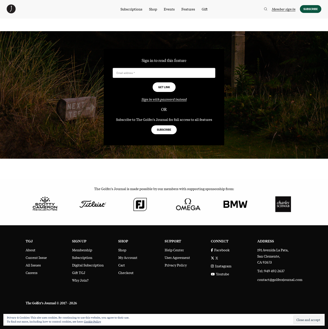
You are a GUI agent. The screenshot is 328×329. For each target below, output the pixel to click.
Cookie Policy (92, 321)
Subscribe (310, 9)
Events (169, 8)
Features (188, 8)
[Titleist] (92, 203)
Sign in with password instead (164, 99)
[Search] (266, 9)
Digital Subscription (88, 264)
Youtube (222, 273)
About (30, 249)
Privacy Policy (176, 264)
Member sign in (283, 8)
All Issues (33, 264)
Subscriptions (131, 8)
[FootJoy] (140, 203)
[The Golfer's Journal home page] (11, 11)
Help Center (174, 249)
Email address (125, 73)
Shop (153, 8)
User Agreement (177, 257)
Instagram (222, 265)
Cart (121, 264)
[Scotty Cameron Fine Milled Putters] (45, 203)
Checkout (126, 272)
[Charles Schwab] (283, 203)
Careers (31, 272)
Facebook (221, 249)
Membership (82, 249)
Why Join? (80, 280)
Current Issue (36, 257)
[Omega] (187, 203)
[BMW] (235, 203)
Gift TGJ (78, 272)
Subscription (82, 257)
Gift (205, 8)
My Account (127, 257)
